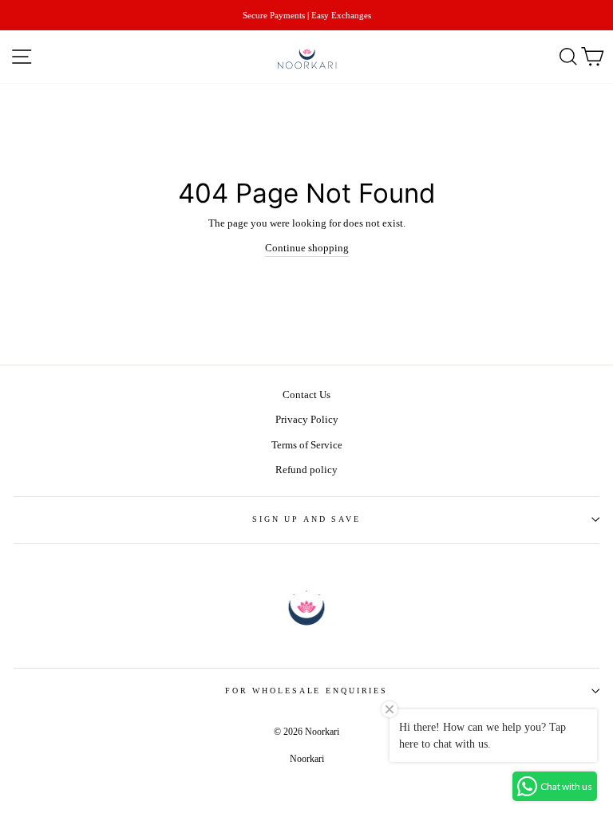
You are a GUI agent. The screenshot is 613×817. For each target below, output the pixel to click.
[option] (306, 15)
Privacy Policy (306, 419)
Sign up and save (306, 519)
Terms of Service (306, 445)
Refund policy (306, 470)
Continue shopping (307, 248)
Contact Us (306, 395)
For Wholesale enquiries (306, 690)
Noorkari (307, 758)
